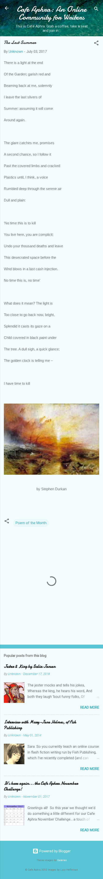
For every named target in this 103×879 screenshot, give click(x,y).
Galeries (62, 860)
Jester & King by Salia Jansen (29, 666)
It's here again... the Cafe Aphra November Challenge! (41, 786)
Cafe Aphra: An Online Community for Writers (51, 13)
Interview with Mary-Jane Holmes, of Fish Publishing (40, 725)
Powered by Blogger (54, 851)
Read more (89, 707)
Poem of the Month (31, 523)
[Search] (96, 9)
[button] (96, 43)
